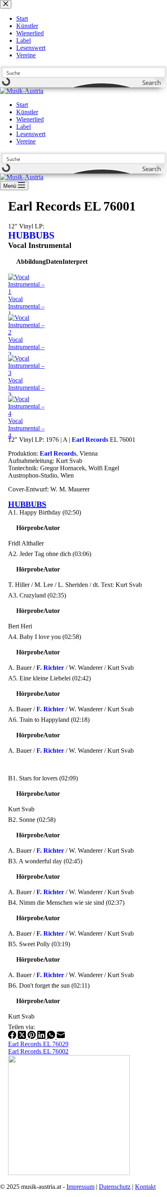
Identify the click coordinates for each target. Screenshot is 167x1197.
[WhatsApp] (52, 1036)
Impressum (80, 1186)
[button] (31, 261)
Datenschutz (115, 1186)
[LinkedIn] (42, 1036)
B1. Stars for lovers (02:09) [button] (43, 778)
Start (22, 104)
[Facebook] (13, 1036)
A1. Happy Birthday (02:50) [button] (44, 512)
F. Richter (50, 667)
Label (23, 126)
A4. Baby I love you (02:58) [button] (44, 636)
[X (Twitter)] (23, 1036)
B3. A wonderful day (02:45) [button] (45, 861)
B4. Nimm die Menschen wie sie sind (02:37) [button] (66, 902)
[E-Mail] (61, 1036)
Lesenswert (30, 133)
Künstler (27, 112)
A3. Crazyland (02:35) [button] (37, 595)
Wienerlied (30, 119)
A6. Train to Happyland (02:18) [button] (49, 719)
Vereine (26, 141)
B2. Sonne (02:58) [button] (32, 819)
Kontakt (145, 1186)
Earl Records (90, 439)
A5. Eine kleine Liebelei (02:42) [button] (49, 678)
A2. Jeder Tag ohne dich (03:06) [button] (49, 553)
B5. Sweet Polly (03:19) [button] (39, 944)
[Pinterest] (32, 1036)
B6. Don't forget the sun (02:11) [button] (49, 985)
